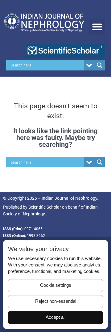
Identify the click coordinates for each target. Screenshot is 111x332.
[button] (97, 27)
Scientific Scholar (44, 207)
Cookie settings (55, 285)
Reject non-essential (55, 301)
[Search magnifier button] (99, 65)
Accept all (55, 317)
